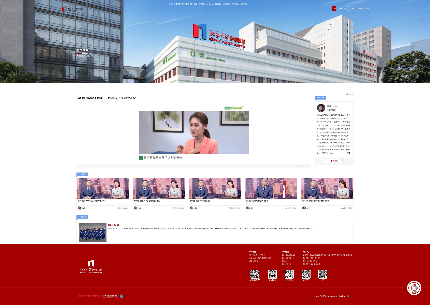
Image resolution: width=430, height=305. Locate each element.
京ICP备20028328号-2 (310, 261)
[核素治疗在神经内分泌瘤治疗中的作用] (103, 188)
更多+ (349, 153)
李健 (329, 106)
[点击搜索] (414, 289)
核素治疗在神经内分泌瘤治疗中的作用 (91, 201)
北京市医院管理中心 (288, 258)
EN (346, 8)
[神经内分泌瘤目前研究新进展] (215, 188)
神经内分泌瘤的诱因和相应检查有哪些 (315, 201)
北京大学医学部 (286, 264)
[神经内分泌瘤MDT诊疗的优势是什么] (159, 188)
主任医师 (335, 106)
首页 (88, 56)
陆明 (83, 208)
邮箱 (352, 8)
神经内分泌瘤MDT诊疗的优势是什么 (147, 201)
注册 (367, 8)
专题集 (335, 161)
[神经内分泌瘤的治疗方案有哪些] (271, 188)
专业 (340, 8)
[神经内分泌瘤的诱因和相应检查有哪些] (327, 188)
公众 (334, 8)
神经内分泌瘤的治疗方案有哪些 (257, 201)
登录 (360, 8)
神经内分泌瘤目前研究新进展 (200, 201)
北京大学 (284, 261)
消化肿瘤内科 (331, 110)
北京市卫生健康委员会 (288, 255)
